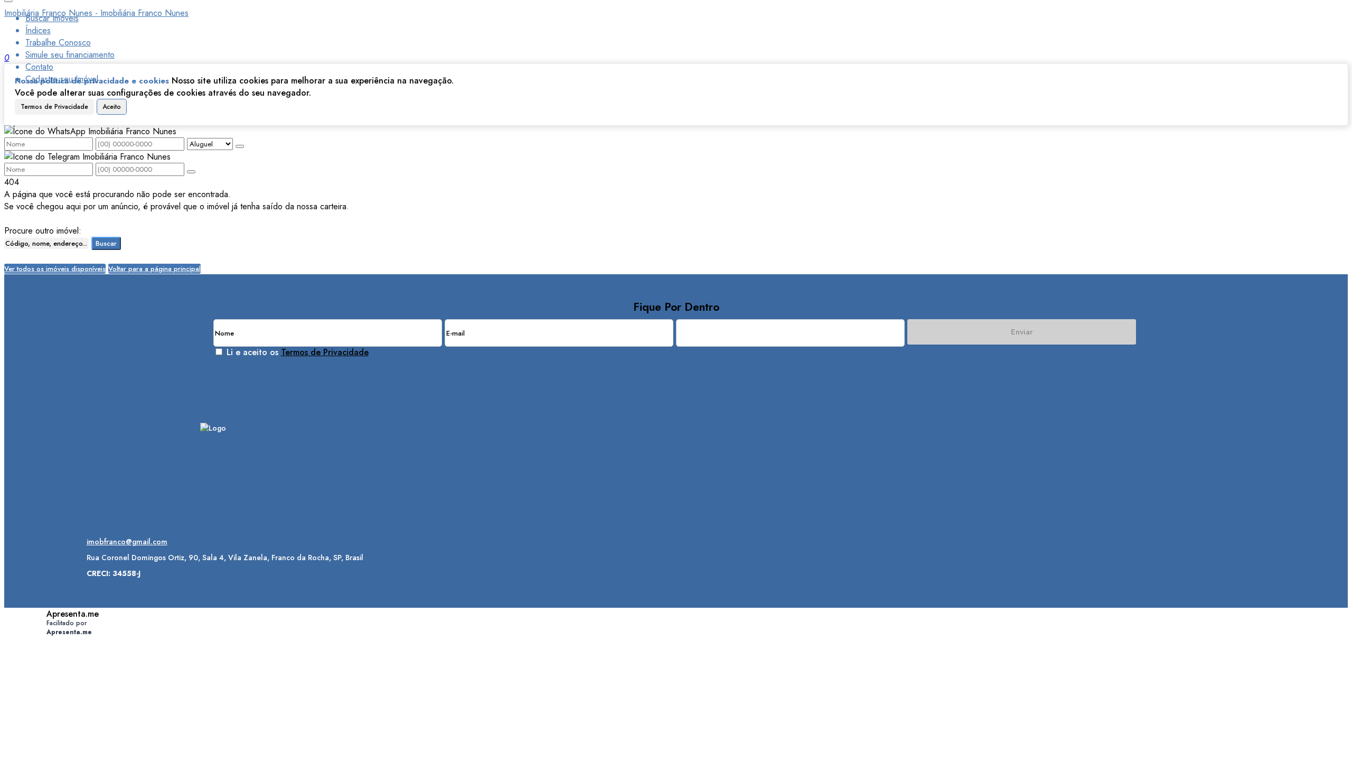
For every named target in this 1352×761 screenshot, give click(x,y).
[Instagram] (213, 466)
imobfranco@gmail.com (127, 541)
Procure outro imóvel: (42, 231)
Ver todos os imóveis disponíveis (55, 269)
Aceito (111, 107)
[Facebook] (213, 485)
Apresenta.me (72, 614)
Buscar (106, 243)
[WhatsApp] (213, 503)
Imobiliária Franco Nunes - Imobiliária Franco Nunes (96, 13)
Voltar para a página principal (154, 269)
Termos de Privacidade (54, 107)
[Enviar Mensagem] (191, 171)
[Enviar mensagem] (240, 146)
